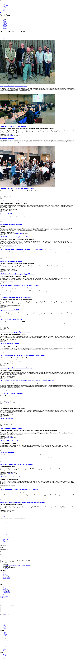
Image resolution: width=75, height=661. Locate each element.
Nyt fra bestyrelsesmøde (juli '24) (9, 310)
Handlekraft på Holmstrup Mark (9, 201)
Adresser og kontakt (6, 578)
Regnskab (4, 531)
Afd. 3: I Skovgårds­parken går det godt (11, 261)
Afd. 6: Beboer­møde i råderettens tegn (11, 319)
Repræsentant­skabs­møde (7, 537)
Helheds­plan (5, 538)
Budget (4, 524)
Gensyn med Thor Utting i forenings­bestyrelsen (13, 86)
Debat (4, 10)
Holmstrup (4, 532)
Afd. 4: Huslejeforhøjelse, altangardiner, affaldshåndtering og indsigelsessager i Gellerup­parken (27, 249)
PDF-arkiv (4, 574)
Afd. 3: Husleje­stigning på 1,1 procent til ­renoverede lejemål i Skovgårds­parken (22, 355)
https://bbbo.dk (5, 568)
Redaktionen (24, 565)
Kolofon (4, 632)
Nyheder (4, 2)
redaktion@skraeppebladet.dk (16, 565)
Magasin (4, 3)
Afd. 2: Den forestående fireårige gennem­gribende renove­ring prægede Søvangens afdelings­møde (27, 380)
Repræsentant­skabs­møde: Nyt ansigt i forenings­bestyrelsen (17, 188)
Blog (3, 573)
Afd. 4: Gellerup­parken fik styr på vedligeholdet (14, 236)
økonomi (4, 542)
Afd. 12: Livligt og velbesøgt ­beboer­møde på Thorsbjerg (16, 368)
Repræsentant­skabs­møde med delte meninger (13, 126)
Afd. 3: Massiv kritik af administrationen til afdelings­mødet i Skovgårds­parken (22, 502)
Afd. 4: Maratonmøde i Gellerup (9, 343)
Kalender (4, 9)
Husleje (4, 526)
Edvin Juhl (4, 540)
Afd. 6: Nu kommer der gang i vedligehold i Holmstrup (15, 332)
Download (4, 8)
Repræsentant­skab (6, 533)
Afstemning (5, 543)
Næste (4, 38)
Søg (3, 650)
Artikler (4, 624)
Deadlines (4, 635)
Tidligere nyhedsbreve (6, 577)
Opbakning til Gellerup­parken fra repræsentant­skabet (15, 297)
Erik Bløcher (5, 541)
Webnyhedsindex (6, 648)
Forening (4, 628)
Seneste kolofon (28, 565)
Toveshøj (4, 535)
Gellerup (4, 536)
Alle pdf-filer (5, 646)
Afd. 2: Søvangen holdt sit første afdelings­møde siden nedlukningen (19, 489)
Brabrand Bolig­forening (7, 527)
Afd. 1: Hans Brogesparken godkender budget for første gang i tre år (19, 285)
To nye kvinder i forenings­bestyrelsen (11, 428)
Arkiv (4, 20)
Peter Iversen (5, 520)
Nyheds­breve (5, 654)
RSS (3, 656)
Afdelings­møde (5, 539)
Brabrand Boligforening (7, 5)
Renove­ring (5, 529)
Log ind (4, 594)
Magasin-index (5, 647)
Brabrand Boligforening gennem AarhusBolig (10, 614)
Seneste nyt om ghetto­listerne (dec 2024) (11, 224)
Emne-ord (4, 649)
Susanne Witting (5, 534)
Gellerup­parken (5, 528)
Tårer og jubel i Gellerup (7, 213)
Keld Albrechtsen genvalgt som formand (11, 393)
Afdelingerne (5, 6)
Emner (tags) (5, 28)
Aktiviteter (4, 7)
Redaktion (4, 4)
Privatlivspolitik (5, 575)
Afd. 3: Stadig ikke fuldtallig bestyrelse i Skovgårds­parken (16, 464)
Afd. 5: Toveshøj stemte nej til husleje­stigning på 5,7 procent (17, 274)
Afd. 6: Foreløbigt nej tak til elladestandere (12, 441)
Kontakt (4, 633)
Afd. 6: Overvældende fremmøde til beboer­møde (14, 477)
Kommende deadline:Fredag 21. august (4, 582)
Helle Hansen (5, 525)
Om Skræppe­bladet (6, 634)
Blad (3, 572)
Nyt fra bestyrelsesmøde (7, 138)
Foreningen (5, 25)
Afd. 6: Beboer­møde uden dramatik (10, 406)
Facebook (4, 655)
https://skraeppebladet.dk (7, 565)
